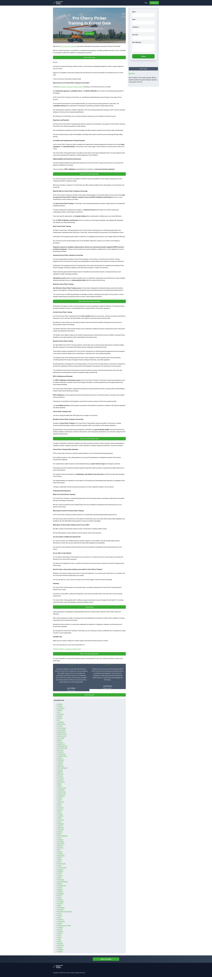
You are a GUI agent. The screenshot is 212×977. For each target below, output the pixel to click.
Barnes (59, 873)
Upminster (60, 839)
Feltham (59, 947)
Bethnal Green (61, 732)
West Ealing (60, 907)
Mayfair (59, 804)
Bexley (59, 833)
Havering (60, 810)
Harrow (59, 913)
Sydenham (60, 829)
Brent (58, 849)
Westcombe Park (62, 746)
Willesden (60, 853)
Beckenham (60, 843)
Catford (59, 800)
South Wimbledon (62, 881)
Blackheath (60, 760)
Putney (59, 865)
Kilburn (59, 837)
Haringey (60, 770)
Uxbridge (60, 951)
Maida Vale (60, 827)
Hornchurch (60, 819)
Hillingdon (60, 949)
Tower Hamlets (61, 728)
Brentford (60, 899)
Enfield (59, 817)
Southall (59, 929)
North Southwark (62, 768)
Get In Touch (143, 68)
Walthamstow (61, 724)
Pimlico (59, 806)
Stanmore (60, 903)
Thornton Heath (61, 867)
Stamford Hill (61, 744)
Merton (59, 877)
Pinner (59, 935)
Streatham (60, 847)
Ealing (59, 905)
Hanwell (59, 915)
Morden (59, 895)
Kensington (60, 841)
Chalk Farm (60, 802)
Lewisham (60, 780)
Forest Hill (60, 808)
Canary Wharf (61, 730)
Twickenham (61, 921)
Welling (59, 786)
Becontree (60, 750)
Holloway (60, 764)
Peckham (60, 776)
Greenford (60, 919)
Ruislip (59, 941)
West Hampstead (62, 835)
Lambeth (59, 813)
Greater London (61, 736)
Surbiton (59, 933)
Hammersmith (61, 863)
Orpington (60, 871)
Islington (59, 758)
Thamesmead (61, 754)
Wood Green (61, 782)
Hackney (60, 726)
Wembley (60, 891)
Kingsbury (60, 869)
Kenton (59, 897)
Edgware (60, 889)
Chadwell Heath (62, 756)
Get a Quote (89, 33)
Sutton (59, 917)
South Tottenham (62, 748)
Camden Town (61, 792)
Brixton (59, 812)
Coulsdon (60, 927)
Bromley (59, 716)
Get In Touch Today (89, 57)
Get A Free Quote (89, 695)
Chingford (60, 762)
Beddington (60, 893)
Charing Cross (61, 788)
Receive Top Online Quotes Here (89, 438)
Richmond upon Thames (64, 911)
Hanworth (60, 943)
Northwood (60, 945)
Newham (61, 649)
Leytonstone (68, 649)
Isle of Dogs (60, 738)
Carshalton (60, 901)
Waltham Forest (61, 734)
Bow (58, 720)
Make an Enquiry (106, 959)
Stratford (55, 649)
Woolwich (60, 742)
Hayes (59, 939)
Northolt (59, 923)
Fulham (59, 857)
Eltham (59, 784)
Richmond (60, 909)
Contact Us (154, 2)
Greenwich (60, 752)
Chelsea (59, 831)
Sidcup (59, 821)
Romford (59, 798)
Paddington (60, 823)
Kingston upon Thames (64, 925)
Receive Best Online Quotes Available (89, 301)
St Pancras (60, 778)
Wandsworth (61, 855)
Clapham (60, 825)
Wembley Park (61, 885)
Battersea (60, 845)
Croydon (59, 887)
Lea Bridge (60, 722)
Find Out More (89, 607)
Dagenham (60, 766)
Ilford (79, 649)
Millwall (59, 740)
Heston (59, 937)
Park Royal (60, 879)
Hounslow (60, 931)
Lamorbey (60, 815)
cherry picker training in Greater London (71, 86)
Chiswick (60, 875)
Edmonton (60, 774)
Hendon (59, 851)
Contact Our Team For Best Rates (89, 174)
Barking (59, 718)
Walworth (60, 772)
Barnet (59, 861)
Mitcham (59, 883)
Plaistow (74, 649)
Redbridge (60, 714)
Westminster (61, 796)
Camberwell (60, 790)
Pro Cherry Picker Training (68, 46)
